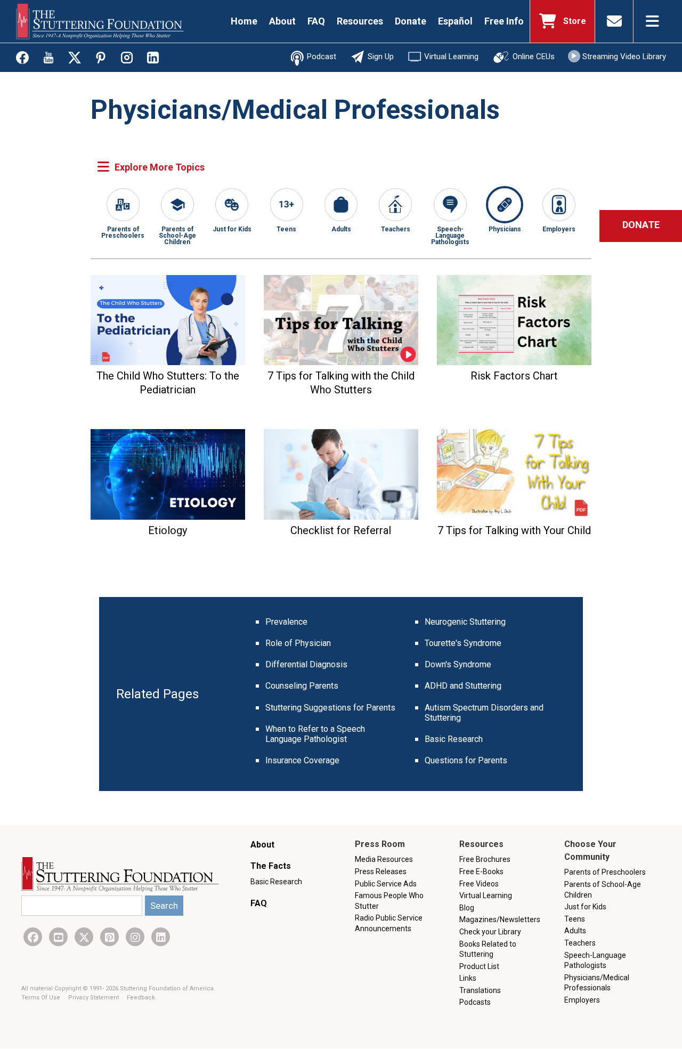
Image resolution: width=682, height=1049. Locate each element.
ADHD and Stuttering (463, 686)
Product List (479, 966)
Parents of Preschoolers (122, 232)
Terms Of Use (41, 997)
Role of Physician (298, 643)
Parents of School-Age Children (177, 235)
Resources (360, 21)
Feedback (141, 997)
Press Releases (381, 871)
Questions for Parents (466, 760)
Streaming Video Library (624, 56)
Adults (341, 228)
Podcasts (475, 1002)
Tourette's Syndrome (463, 643)
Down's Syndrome (458, 664)
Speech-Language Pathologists (450, 235)
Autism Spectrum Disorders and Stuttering (484, 713)
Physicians (505, 228)
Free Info (504, 21)
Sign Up (381, 56)
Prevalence (286, 622)
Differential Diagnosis (306, 664)
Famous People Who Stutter (389, 900)
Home (244, 21)
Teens (286, 228)
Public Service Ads (386, 883)
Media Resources (384, 859)
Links (467, 978)
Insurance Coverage (302, 760)
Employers (558, 228)
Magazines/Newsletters (499, 919)
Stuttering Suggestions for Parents (330, 708)
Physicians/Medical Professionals (596, 982)
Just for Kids (232, 228)
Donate (410, 21)
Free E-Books (481, 871)
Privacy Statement (94, 997)
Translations (480, 990)
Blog (466, 907)
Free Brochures (484, 859)
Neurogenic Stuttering (465, 622)
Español (455, 21)
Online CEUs (534, 56)
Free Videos (479, 883)
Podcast (321, 56)
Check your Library (490, 931)
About (282, 21)
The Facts (270, 866)
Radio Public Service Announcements (389, 923)
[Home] (100, 21)
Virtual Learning (451, 56)
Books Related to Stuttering (487, 949)
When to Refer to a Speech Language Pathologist (315, 734)
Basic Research (454, 739)
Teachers (395, 228)
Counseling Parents (301, 686)
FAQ (316, 21)
